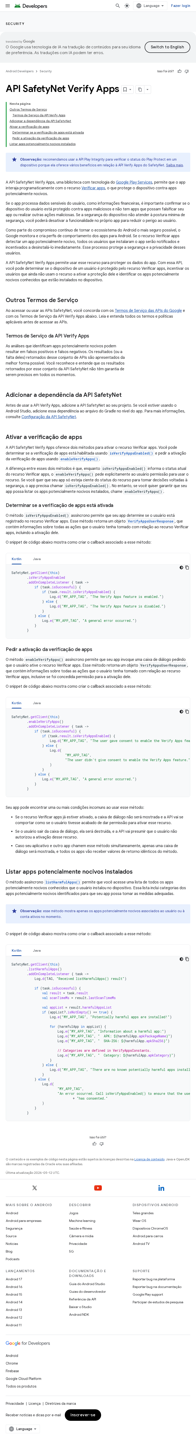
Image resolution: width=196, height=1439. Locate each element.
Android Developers (19, 71)
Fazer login (180, 6)
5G (71, 1251)
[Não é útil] (186, 71)
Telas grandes (143, 1213)
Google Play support (148, 1294)
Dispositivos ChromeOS (150, 1228)
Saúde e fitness (80, 1228)
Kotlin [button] (17, 559)
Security (15, 24)
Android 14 (14, 1302)
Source (11, 1236)
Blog (9, 1251)
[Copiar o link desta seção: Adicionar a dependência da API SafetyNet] (126, 395)
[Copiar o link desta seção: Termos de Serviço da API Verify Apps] (94, 336)
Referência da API (82, 1299)
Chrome (12, 1363)
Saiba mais (174, 165)
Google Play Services (134, 182)
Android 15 (14, 1294)
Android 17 (14, 1279)
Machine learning (82, 1221)
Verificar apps (93, 188)
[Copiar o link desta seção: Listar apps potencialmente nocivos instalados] (137, 872)
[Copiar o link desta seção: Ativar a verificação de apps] (87, 437)
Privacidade (78, 1244)
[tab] (16, 558)
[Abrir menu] (7, 5)
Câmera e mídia (81, 1236)
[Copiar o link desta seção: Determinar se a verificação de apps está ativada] (118, 506)
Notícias (12, 1244)
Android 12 (14, 1317)
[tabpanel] (98, 601)
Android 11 (14, 1325)
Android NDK (79, 1314)
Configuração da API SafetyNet (49, 417)
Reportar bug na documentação (157, 1287)
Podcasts (12, 1259)
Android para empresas (23, 1221)
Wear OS (139, 1221)
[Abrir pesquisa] (118, 6)
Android (12, 1213)
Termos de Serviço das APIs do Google (148, 310)
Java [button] (37, 559)
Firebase (12, 1371)
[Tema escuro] (181, 567)
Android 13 (14, 1310)
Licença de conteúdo (149, 1159)
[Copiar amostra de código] (187, 567)
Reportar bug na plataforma (154, 1279)
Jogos (73, 1213)
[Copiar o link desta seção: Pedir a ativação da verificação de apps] (97, 650)
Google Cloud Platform (23, 1379)
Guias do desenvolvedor (87, 1291)
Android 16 (14, 1287)
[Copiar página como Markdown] (140, 89)
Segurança (14, 1228)
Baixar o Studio (80, 1307)
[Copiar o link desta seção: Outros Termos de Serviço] (83, 301)
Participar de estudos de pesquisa (158, 1302)
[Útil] (179, 71)
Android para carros (148, 1236)
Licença (35, 1403)
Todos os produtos (21, 1386)
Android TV (141, 1244)
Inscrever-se (83, 1415)
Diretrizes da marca (60, 1403)
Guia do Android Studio (87, 1284)
